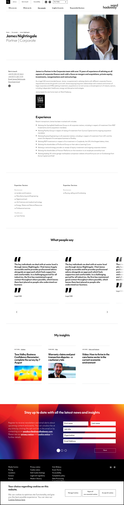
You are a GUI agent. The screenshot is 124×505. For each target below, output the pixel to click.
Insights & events (57, 8)
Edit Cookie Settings (37, 472)
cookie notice (44, 435)
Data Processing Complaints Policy (58, 480)
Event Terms (56, 470)
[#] (8, 2)
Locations (11, 472)
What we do (27, 8)
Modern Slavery (36, 478)
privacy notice (27, 435)
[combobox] (60, 2)
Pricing (10, 470)
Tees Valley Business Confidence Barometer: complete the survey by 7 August (27, 358)
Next (107, 312)
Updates (23, 349)
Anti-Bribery (56, 467)
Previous (16, 312)
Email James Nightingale (16, 79)
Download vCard (14, 82)
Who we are (13, 8)
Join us (14, 2)
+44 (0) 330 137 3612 (16, 74)
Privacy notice (35, 467)
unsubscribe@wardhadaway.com (38, 432)
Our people (42, 8)
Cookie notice (35, 470)
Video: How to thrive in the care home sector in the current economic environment (95, 358)
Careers (11, 475)
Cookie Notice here (16, 500)
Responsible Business (77, 8)
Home (7, 32)
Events (10, 478)
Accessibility (37, 2)
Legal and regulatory (37, 475)
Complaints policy (58, 475)
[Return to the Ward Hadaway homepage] (110, 6)
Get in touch (25, 2)
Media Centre (13, 467)
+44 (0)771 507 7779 (15, 76)
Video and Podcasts (94, 349)
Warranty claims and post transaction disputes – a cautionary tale (61, 357)
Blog (56, 349)
